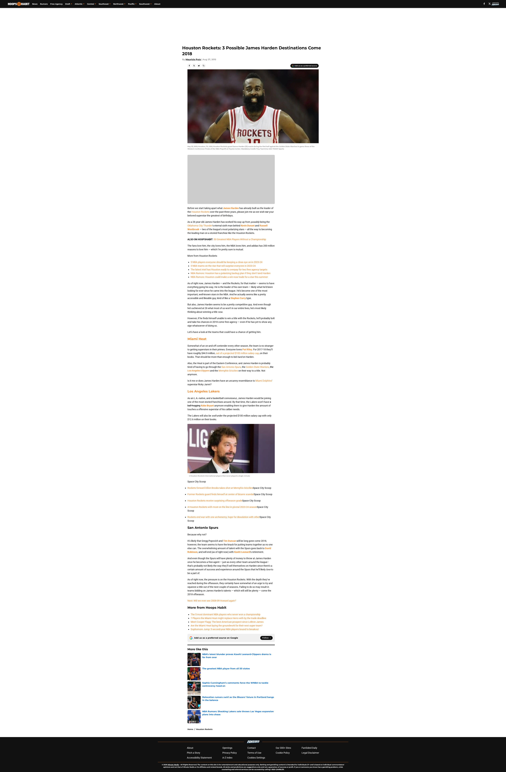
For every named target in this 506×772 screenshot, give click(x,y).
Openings (227, 747)
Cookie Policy (283, 752)
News (34, 4)
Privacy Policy (229, 752)
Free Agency (56, 4)
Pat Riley (247, 349)
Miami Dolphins (263, 380)
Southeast (104, 4)
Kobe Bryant (207, 405)
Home (190, 729)
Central (90, 4)
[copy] (203, 65)
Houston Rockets (200, 211)
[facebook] (484, 4)
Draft (67, 4)
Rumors (44, 4)
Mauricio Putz (193, 59)
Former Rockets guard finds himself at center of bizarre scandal (220, 494)
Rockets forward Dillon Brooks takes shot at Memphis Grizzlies (220, 488)
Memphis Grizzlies (228, 370)
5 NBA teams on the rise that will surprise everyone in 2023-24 (223, 265)
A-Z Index (227, 757)
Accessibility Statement (199, 757)
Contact (251, 747)
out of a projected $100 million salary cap (237, 353)
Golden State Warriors (257, 367)
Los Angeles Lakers (203, 391)
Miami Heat (196, 339)
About (157, 4)
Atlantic (78, 4)
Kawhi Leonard (242, 552)
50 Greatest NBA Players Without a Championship (240, 239)
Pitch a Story (193, 752)
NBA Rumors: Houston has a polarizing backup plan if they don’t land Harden (230, 273)
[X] (490, 4)
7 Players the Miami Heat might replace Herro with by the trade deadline (228, 618)
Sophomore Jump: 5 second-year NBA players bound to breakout (225, 629)
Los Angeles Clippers (198, 370)
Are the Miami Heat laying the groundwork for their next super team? (227, 625)
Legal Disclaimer (310, 752)
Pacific (131, 4)
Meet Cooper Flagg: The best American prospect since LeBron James (227, 621)
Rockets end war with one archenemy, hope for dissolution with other (223, 517)
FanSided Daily (309, 747)
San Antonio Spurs (231, 367)
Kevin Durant (248, 225)
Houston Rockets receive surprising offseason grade (214, 500)
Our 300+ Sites (283, 747)
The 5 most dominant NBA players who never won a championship (225, 614)
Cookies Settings (256, 757)
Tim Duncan (229, 540)
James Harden (231, 208)
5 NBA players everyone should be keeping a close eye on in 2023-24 (226, 262)
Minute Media (173, 765)
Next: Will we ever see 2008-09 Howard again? (211, 600)
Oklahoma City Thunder (199, 225)
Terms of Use (254, 752)
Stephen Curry (238, 298)
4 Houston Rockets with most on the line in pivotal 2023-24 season (222, 507)
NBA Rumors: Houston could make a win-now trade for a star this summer (229, 277)
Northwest (118, 4)
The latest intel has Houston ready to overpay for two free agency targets (229, 269)
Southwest (144, 4)
